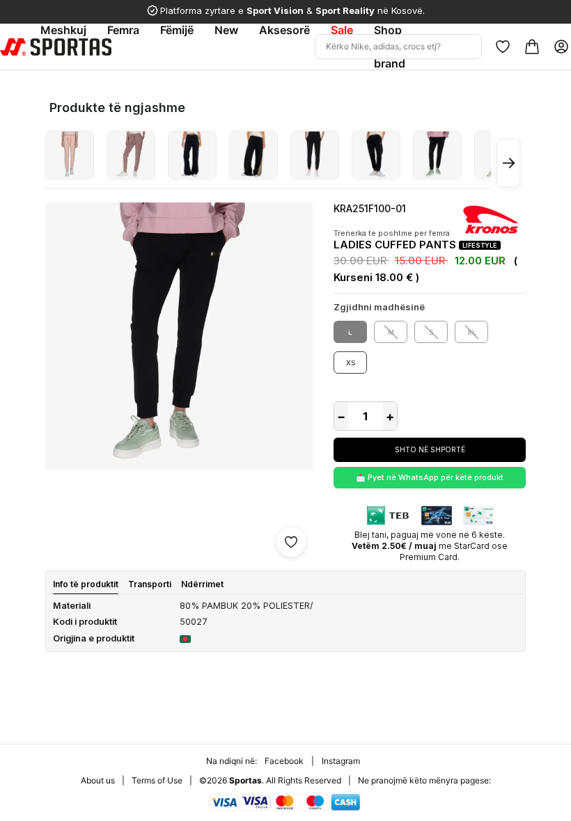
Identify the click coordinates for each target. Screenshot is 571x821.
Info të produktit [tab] (85, 584)
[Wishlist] (503, 46)
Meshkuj (63, 30)
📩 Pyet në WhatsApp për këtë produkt (429, 477)
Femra (123, 30)
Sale (342, 30)
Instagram (341, 761)
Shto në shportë (430, 449)
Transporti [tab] (149, 584)
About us (98, 780)
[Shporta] (532, 46)
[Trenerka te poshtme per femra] (69, 155)
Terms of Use (157, 780)
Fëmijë (177, 30)
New (226, 30)
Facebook (284, 761)
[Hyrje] (561, 46)
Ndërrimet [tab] (202, 584)
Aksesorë (284, 30)
